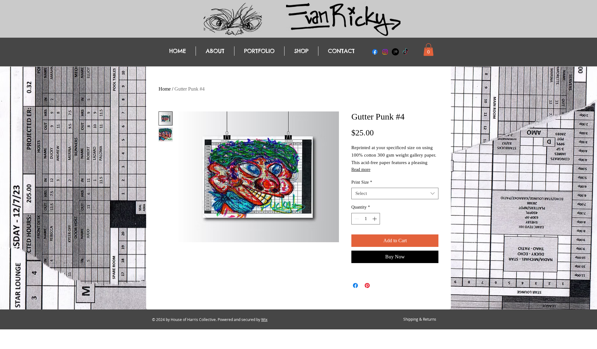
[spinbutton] (365, 218)
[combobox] (394, 194)
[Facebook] (374, 51)
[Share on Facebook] (355, 285)
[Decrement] (356, 218)
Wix (264, 319)
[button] (428, 49)
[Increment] (375, 218)
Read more (360, 169)
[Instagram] (385, 51)
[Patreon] (395, 51)
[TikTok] (405, 51)
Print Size (361, 182)
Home (165, 89)
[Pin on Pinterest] (367, 285)
